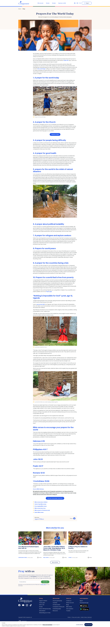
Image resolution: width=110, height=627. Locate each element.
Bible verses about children (41, 502)
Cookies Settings (79, 624)
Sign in (87, 3)
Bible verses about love (40, 508)
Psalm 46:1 (66, 60)
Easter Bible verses (39, 512)
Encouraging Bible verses (41, 506)
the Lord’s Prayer (41, 69)
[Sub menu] (77, 3)
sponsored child (41, 304)
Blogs (24, 8)
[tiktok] (31, 605)
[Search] (80, 3)
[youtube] (23, 605)
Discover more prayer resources (55, 498)
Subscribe (45, 581)
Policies (69, 617)
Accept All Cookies (88, 624)
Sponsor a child (55, 134)
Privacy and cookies (76, 617)
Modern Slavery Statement (86, 617)
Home (19, 8)
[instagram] (27, 605)
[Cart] (74, 3)
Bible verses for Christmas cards (42, 510)
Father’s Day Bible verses (40, 504)
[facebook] (19, 605)
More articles (55, 562)
